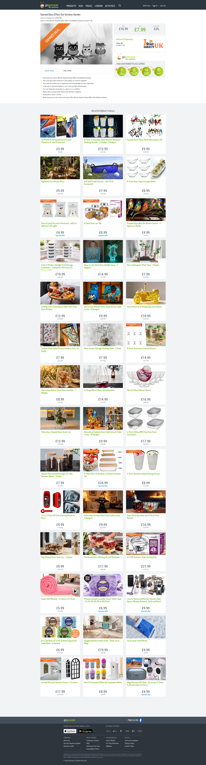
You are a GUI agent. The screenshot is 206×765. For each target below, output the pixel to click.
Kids (81, 5)
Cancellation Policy (92, 749)
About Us (67, 740)
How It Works (110, 740)
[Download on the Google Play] (85, 731)
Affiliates (109, 746)
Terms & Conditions (131, 740)
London (98, 5)
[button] (64, 6)
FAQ (87, 743)
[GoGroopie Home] (49, 5)
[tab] (49, 70)
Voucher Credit (69, 746)
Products (71, 5)
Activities (110, 5)
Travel (88, 5)
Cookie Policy (129, 746)
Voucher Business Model (72, 743)
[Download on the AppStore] (70, 731)
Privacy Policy (129, 743)
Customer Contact (92, 740)
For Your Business (112, 743)
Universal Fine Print (93, 746)
